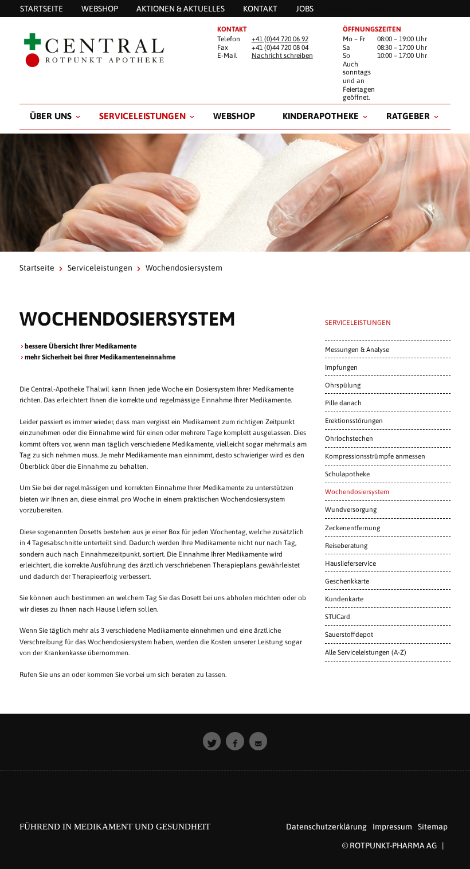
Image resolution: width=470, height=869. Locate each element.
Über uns (51, 116)
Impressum (392, 826)
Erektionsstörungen (354, 420)
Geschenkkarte (347, 581)
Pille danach (343, 402)
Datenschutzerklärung (326, 826)
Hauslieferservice (350, 563)
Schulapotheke (347, 473)
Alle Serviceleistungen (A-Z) (365, 652)
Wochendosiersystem (357, 491)
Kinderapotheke (321, 116)
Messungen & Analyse (357, 349)
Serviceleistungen (142, 116)
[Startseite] (109, 50)
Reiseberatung (346, 545)
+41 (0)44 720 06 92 (280, 39)
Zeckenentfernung (352, 527)
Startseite (36, 267)
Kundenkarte (344, 598)
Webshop (234, 116)
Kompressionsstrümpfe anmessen (375, 456)
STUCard (337, 616)
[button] (212, 741)
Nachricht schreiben (282, 56)
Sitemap (433, 826)
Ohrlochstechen (349, 438)
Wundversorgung (351, 509)
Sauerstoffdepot (349, 634)
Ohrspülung (343, 385)
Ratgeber (408, 116)
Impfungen (341, 367)
